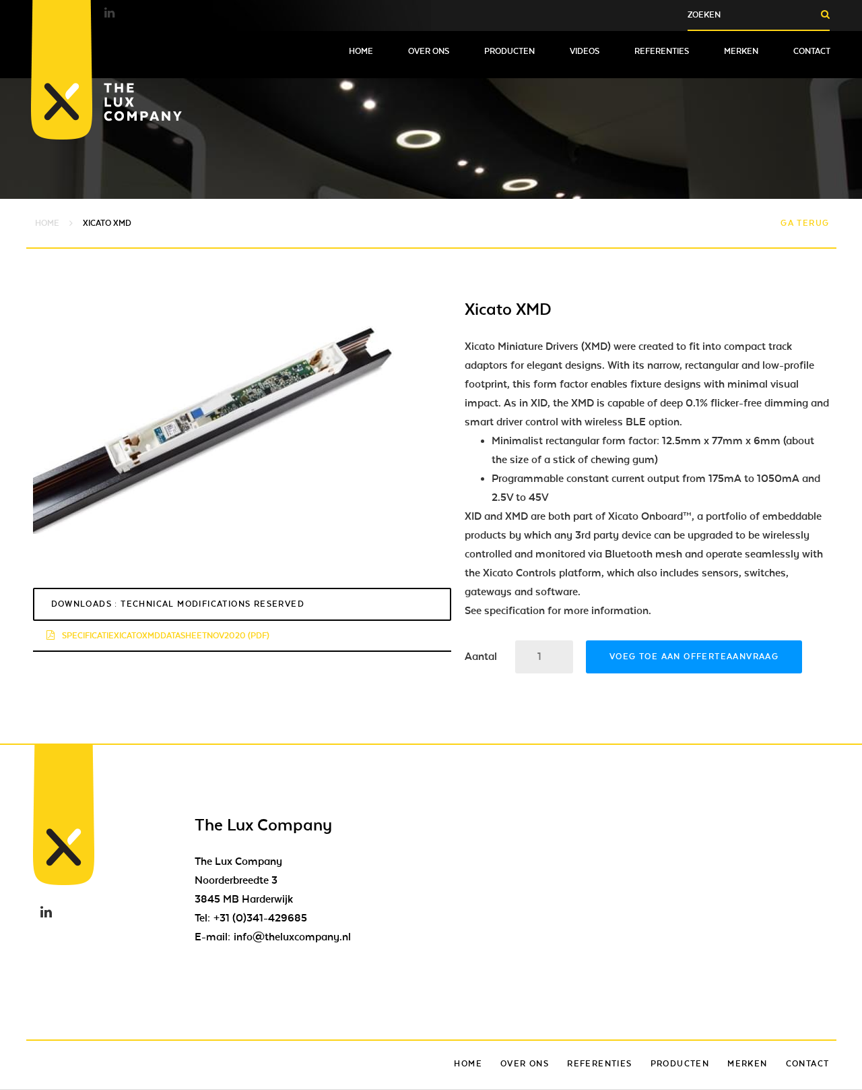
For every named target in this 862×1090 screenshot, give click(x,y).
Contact (811, 51)
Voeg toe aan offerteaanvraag (693, 656)
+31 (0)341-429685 (260, 918)
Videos (584, 51)
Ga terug (805, 223)
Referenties (661, 51)
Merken (741, 51)
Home (361, 51)
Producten (509, 51)
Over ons (428, 51)
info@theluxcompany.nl (292, 937)
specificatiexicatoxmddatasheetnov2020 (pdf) (164, 635)
